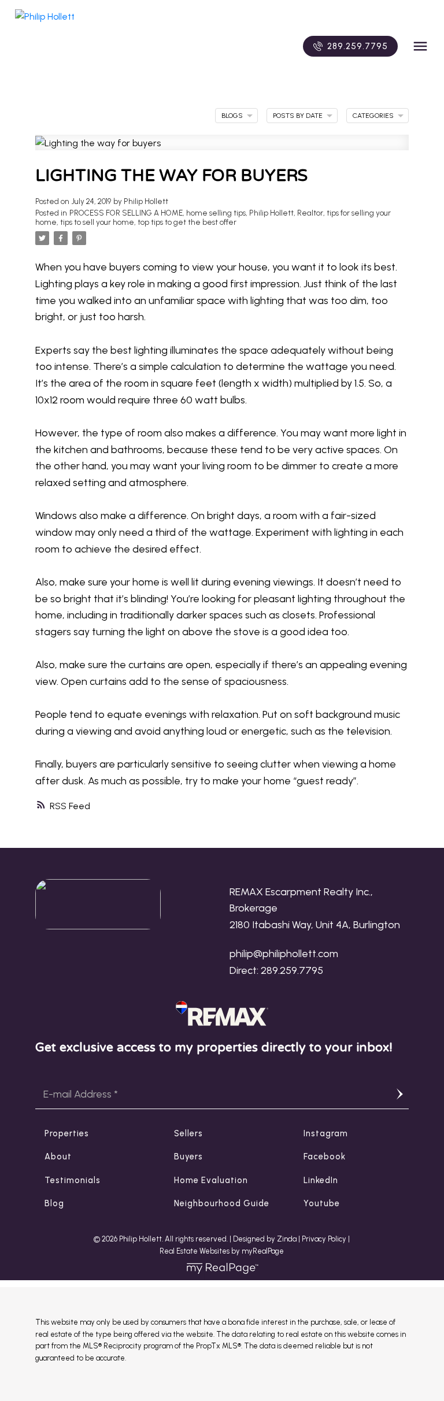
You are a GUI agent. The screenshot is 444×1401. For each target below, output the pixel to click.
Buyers (188, 1156)
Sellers (188, 1133)
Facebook (325, 1156)
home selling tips (216, 212)
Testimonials (73, 1180)
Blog (54, 1203)
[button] (350, 46)
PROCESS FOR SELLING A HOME (126, 212)
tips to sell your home (97, 222)
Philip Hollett (271, 212)
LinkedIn (321, 1180)
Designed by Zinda (265, 1239)
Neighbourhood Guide (221, 1203)
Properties (67, 1133)
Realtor (310, 212)
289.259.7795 (357, 46)
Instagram (326, 1133)
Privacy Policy (324, 1239)
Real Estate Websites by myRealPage (222, 1251)
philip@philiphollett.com (284, 953)
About (58, 1156)
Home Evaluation (211, 1180)
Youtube (322, 1203)
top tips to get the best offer (187, 222)
